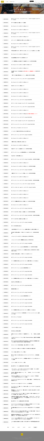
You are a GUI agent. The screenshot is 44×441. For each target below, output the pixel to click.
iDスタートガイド (12, 1)
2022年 (29, 427)
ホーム (1, 4)
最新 (8, 427)
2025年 (13, 427)
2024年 (18, 427)
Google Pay (39, 2)
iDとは (7, 1)
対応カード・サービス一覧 (32, 2)
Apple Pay (36, 2)
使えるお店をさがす (27, 2)
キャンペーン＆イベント (21, 2)
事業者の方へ (31, 1)
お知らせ (24, 2)
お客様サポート (41, 2)
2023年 (24, 427)
